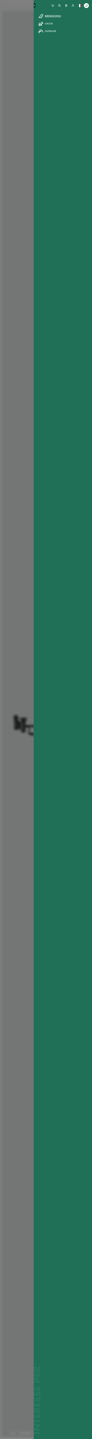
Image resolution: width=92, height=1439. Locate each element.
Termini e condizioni (38, 58)
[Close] (71, 21)
